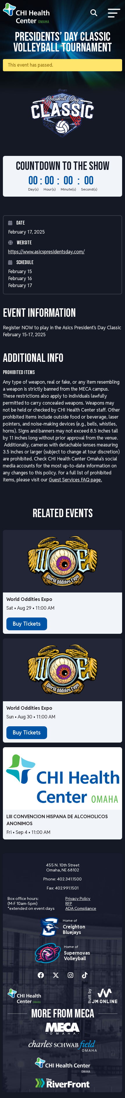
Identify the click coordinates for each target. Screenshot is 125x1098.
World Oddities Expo (29, 599)
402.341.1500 (69, 879)
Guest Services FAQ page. (75, 480)
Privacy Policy (77, 898)
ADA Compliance (80, 908)
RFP (68, 903)
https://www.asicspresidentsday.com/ (46, 252)
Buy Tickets (27, 623)
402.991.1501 (66, 888)
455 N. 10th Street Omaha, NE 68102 (62, 867)
